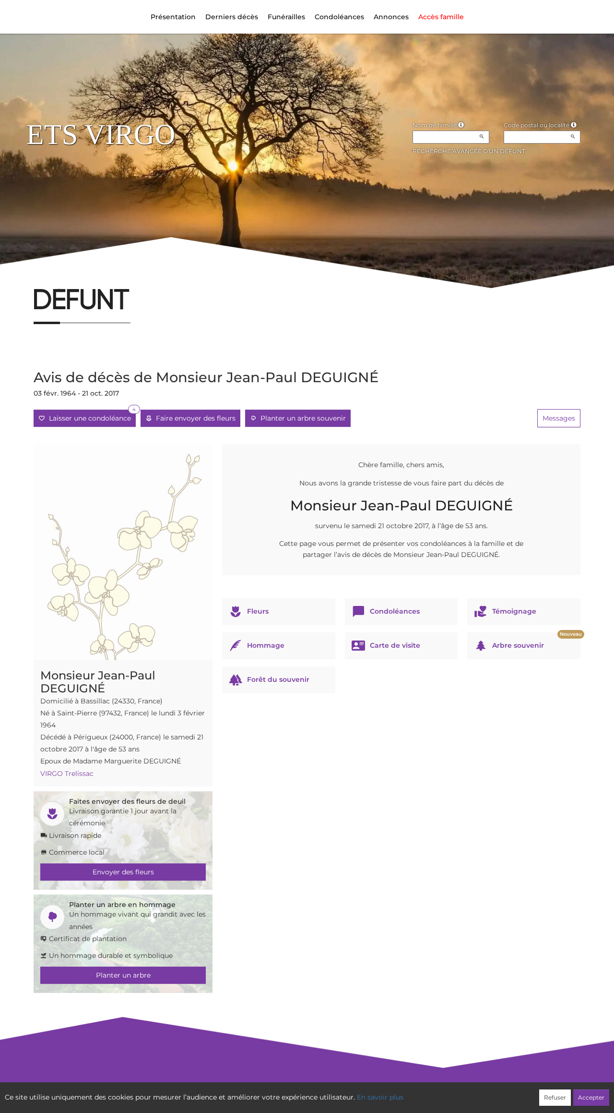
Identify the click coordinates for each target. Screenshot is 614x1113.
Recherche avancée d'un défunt (469, 151)
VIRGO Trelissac (67, 773)
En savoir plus (380, 1097)
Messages (559, 418)
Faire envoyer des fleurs (194, 418)
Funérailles (286, 16)
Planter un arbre (123, 975)
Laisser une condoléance (90, 416)
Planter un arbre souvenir (301, 418)
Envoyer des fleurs (123, 872)
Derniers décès (231, 16)
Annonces (391, 16)
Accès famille (441, 16)
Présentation (173, 16)
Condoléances (339, 16)
